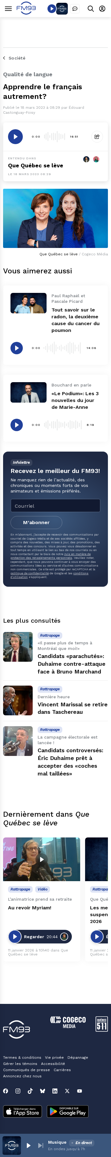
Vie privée (54, 1057)
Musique (57, 1142)
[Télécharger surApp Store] (22, 1112)
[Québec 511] (102, 1030)
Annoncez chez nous (22, 1076)
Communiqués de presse (26, 1070)
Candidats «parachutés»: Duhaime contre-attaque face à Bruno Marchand (71, 664)
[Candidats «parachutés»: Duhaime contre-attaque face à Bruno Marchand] (18, 647)
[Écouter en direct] (52, 9)
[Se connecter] (102, 8)
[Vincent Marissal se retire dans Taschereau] (18, 700)
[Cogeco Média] (68, 1026)
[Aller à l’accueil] (26, 13)
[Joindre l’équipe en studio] (75, 8)
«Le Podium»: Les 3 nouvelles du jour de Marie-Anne (75, 400)
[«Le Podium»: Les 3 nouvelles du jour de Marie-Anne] (28, 392)
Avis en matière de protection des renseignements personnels (50, 555)
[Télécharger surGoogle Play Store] (67, 1112)
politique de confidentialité (29, 573)
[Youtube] (79, 1091)
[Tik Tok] (30, 1091)
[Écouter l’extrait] (15, 136)
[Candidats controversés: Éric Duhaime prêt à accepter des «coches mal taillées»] (18, 741)
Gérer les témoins (20, 1064)
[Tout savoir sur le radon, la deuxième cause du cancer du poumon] (28, 303)
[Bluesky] (42, 1091)
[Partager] (97, 137)
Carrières (62, 1070)
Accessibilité (53, 1064)
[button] (28, 1145)
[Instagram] (17, 1091)
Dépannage (78, 1057)
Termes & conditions (22, 1057)
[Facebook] (5, 1091)
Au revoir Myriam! (29, 908)
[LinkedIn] (54, 1091)
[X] (67, 1091)
